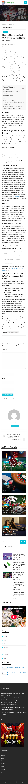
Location (6, 89)
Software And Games (9, 97)
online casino (15, 196)
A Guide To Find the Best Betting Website (16, 667)
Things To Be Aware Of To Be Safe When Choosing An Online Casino (13, 107)
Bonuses (6, 99)
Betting (5, 636)
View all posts (15, 425)
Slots (5, 658)
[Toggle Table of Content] (22, 87)
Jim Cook (7, 44)
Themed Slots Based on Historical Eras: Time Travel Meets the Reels (19, 585)
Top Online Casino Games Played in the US (13, 509)
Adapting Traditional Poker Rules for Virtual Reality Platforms (19, 555)
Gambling (6, 647)
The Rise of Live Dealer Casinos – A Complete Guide (13, 531)
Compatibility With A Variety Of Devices (12, 92)
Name (4, 371)
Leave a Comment (7, 46)
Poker (5, 651)
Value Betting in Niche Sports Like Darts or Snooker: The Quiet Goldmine (18, 575)
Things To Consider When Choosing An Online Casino (14, 103)
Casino (10, 24)
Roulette (6, 654)
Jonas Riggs (6, 534)
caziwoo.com (5, 75)
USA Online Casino (13, 332)
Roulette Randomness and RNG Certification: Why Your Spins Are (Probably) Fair (19, 565)
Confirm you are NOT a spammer (12, 398)
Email (4, 378)
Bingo (5, 640)
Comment (5, 349)
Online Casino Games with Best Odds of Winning (13, 465)
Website (4, 386)
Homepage (4, 24)
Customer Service (8, 95)
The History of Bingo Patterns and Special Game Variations (18, 594)
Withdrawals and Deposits (10, 101)
